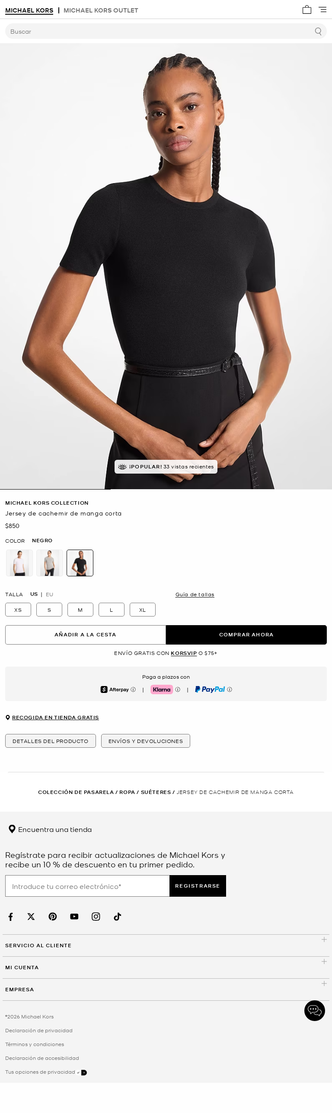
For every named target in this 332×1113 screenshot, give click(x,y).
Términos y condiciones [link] (34, 1043)
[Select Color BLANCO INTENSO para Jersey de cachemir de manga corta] (19, 563)
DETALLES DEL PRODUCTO (51, 740)
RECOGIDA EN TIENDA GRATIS (55, 717)
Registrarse (197, 885)
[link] (9, 916)
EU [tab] (49, 594)
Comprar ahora (246, 634)
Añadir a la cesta (85, 634)
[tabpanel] (166, 266)
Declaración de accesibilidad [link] (42, 1057)
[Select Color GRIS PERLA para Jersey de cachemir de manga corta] (49, 563)
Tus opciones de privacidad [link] (40, 1071)
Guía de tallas (195, 594)
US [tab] (34, 594)
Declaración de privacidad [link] (39, 1030)
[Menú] (322, 9)
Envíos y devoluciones (146, 740)
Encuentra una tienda (54, 829)
